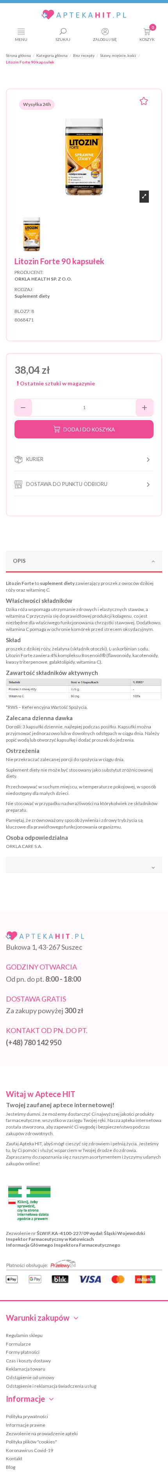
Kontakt (14, 1458)
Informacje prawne (25, 1425)
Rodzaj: (23, 289)
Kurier (34, 459)
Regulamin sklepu (24, 1335)
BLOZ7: (22, 311)
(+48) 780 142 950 (33, 1042)
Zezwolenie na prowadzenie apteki (42, 1433)
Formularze (18, 1344)
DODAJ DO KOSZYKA (89, 429)
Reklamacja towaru (25, 1369)
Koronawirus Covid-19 (29, 1450)
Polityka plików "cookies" (31, 1442)
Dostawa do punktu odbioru (66, 484)
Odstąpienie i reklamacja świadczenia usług (51, 1386)
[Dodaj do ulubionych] (144, 102)
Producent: (28, 272)
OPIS (19, 560)
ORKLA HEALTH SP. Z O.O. (43, 279)
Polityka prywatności (27, 1416)
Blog (10, 1467)
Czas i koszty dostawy (28, 1361)
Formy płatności (22, 1352)
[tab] (84, 562)
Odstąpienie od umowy (30, 1377)
